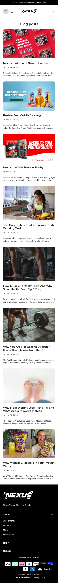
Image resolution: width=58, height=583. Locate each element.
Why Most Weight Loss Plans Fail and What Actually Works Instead (28, 409)
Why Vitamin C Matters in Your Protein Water (29, 464)
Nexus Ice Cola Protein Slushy (23, 167)
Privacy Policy (39, 577)
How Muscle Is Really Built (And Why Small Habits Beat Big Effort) (27, 287)
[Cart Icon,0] (51, 11)
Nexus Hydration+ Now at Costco (25, 63)
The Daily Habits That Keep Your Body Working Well (28, 227)
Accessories (8, 534)
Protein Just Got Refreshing (22, 115)
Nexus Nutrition (32, 574)
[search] (12, 11)
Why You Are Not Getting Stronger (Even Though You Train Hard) (26, 348)
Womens (7, 525)
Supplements (9, 521)
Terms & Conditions (23, 577)
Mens (5, 530)
